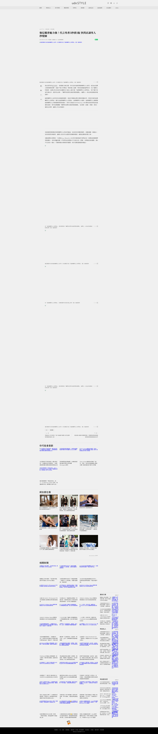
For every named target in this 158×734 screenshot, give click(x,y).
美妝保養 (66, 8)
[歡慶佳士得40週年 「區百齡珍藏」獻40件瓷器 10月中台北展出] (49, 571)
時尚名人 (48, 8)
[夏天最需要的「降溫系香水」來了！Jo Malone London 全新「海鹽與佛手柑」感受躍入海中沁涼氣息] (49, 473)
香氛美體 (52, 29)
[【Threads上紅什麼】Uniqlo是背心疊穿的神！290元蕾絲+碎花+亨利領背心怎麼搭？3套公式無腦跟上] (115, 707)
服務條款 (72, 729)
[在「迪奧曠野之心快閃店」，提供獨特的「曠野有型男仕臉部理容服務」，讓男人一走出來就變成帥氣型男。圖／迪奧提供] (71, 185)
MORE (116, 595)
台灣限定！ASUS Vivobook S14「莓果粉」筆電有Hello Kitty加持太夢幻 (89, 638)
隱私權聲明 (81, 729)
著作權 (76, 729)
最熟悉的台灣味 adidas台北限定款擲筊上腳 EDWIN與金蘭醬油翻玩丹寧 (68, 677)
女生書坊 (108, 8)
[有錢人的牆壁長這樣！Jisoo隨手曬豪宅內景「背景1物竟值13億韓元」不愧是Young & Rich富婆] (88, 707)
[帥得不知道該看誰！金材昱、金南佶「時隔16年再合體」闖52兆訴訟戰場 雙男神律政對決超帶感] (88, 649)
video (116, 8)
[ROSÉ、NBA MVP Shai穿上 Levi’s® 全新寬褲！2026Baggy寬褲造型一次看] (115, 695)
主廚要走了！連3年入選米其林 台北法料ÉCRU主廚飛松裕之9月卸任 (49, 676)
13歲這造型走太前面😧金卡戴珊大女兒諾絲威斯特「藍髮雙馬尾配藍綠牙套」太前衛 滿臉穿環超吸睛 (69, 715)
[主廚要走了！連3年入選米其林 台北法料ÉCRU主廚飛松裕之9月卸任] (49, 668)
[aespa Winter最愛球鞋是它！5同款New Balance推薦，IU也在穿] (115, 701)
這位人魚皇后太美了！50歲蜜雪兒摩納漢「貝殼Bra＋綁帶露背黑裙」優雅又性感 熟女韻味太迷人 (49, 696)
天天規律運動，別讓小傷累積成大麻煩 (48, 528)
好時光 (74, 8)
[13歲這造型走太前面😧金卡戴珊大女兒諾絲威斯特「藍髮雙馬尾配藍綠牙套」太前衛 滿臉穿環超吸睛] (68, 707)
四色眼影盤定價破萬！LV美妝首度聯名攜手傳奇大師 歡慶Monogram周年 (68, 463)
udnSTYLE (42, 29)
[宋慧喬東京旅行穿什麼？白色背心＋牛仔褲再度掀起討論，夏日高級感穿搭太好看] (115, 713)
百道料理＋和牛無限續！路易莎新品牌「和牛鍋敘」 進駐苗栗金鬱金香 (69, 696)
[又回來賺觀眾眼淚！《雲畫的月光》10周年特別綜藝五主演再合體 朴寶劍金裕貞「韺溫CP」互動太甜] (49, 629)
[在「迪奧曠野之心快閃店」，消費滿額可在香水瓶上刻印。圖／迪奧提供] (71, 283)
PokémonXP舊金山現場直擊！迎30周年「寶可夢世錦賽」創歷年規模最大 (49, 657)
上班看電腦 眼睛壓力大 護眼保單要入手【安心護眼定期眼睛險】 (49, 548)
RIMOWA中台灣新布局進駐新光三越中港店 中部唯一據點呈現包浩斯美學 (105, 690)
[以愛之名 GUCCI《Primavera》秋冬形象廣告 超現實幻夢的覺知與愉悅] (49, 591)
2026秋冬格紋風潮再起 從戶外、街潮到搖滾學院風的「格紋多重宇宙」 (88, 580)
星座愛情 (100, 8)
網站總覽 (102, 729)
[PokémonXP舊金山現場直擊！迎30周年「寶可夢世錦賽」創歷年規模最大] (49, 649)
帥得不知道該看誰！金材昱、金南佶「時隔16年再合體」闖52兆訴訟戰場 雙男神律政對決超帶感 (89, 657)
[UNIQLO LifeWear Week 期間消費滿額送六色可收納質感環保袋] (88, 591)
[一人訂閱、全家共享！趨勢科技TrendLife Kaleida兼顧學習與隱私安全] (88, 610)
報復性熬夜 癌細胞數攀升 (86, 507)
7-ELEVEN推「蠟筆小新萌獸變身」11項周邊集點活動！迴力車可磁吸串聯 (69, 619)
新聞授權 (67, 729)
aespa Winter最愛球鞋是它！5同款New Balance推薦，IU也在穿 (105, 702)
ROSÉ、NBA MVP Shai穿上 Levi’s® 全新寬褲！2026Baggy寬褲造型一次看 (105, 696)
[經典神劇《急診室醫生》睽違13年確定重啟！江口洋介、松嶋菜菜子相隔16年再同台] (88, 687)
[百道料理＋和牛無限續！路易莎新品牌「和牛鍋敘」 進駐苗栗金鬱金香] (68, 687)
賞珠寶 (82, 8)
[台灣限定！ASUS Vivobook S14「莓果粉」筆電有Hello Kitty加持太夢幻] (88, 629)
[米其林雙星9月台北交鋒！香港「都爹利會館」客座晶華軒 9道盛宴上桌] (49, 707)
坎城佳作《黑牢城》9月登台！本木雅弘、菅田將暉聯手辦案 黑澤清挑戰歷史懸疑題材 (89, 677)
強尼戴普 (51, 429)
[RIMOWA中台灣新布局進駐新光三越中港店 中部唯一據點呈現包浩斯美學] (115, 689)
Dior (47, 429)
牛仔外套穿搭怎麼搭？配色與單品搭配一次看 (105, 682)
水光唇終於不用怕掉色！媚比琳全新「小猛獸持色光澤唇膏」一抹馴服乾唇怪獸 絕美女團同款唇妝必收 (49, 463)
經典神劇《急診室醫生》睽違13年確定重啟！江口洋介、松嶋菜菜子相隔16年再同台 (89, 696)
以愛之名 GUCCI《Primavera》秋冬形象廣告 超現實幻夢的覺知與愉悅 (49, 599)
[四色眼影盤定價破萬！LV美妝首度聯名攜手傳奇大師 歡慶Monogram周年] (68, 454)
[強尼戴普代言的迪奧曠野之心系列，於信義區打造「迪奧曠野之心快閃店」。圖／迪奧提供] (69, 61)
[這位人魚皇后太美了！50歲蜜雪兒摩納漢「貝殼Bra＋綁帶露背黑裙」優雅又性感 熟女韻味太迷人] (49, 687)
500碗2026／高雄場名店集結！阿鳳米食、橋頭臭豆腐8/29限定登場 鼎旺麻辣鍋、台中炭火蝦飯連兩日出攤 (69, 600)
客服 (63, 729)
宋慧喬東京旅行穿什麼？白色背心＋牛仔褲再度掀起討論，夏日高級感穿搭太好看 (105, 714)
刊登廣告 (56, 729)
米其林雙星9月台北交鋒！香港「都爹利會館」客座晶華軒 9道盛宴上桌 (48, 715)
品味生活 (91, 8)
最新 (41, 8)
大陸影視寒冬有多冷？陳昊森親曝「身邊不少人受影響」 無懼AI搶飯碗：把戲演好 (69, 580)
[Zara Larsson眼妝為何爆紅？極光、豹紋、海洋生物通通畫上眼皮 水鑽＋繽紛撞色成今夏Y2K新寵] (88, 454)
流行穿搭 (57, 8)
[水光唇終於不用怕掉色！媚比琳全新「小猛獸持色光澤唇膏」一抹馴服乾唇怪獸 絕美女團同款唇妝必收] (49, 454)
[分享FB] (41, 85)
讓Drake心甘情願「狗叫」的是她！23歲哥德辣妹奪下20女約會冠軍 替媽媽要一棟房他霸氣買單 (69, 529)
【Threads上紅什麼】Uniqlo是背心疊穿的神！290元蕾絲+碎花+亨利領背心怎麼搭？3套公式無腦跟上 (105, 708)
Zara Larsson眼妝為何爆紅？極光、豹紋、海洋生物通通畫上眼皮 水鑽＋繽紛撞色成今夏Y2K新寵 (88, 463)
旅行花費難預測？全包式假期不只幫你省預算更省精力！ (48, 508)
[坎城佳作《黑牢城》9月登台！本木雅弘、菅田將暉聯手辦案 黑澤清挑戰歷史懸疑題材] (88, 668)
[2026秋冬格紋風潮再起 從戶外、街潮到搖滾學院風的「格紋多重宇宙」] (88, 571)
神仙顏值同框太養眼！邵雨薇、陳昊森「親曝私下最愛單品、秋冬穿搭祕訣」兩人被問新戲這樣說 (68, 509)
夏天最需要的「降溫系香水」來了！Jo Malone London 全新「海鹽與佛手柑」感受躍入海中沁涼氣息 (49, 483)
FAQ (60, 729)
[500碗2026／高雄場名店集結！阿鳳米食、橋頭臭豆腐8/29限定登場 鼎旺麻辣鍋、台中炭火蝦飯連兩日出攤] (68, 591)
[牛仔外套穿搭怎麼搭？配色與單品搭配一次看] (115, 683)
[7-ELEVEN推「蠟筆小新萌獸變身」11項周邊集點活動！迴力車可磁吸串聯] (68, 610)
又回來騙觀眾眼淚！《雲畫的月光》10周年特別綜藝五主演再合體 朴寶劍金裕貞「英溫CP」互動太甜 (69, 549)
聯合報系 (87, 729)
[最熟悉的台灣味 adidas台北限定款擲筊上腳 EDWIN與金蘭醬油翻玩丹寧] (68, 668)
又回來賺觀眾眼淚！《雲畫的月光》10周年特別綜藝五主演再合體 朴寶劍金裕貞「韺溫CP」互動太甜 (49, 638)
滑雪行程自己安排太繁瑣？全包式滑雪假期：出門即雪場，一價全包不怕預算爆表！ (88, 529)
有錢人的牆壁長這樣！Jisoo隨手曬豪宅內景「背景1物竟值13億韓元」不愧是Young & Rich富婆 (88, 715)
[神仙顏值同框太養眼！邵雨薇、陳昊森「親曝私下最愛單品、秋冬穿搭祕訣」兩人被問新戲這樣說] (68, 649)
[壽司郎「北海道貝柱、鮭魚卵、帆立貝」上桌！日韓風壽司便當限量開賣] (68, 629)
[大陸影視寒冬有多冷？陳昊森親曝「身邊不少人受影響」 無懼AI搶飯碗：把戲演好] (68, 571)
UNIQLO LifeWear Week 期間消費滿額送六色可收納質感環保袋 (88, 599)
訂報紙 (92, 729)
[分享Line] (41, 90)
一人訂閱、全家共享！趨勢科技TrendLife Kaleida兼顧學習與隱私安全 (88, 619)
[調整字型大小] (41, 99)
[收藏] (41, 94)
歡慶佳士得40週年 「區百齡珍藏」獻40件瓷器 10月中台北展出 (89, 548)
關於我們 (97, 729)
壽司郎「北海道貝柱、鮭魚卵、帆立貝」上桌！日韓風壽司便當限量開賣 (68, 638)
